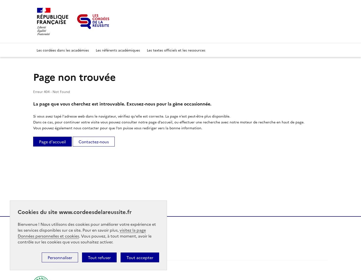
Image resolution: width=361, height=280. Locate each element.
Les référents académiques (118, 50)
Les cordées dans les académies (63, 50)
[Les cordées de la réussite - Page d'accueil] (93, 21)
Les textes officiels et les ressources (176, 50)
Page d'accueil (52, 141)
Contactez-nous (94, 141)
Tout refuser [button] (99, 257)
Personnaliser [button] (60, 257)
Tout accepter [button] (139, 257)
